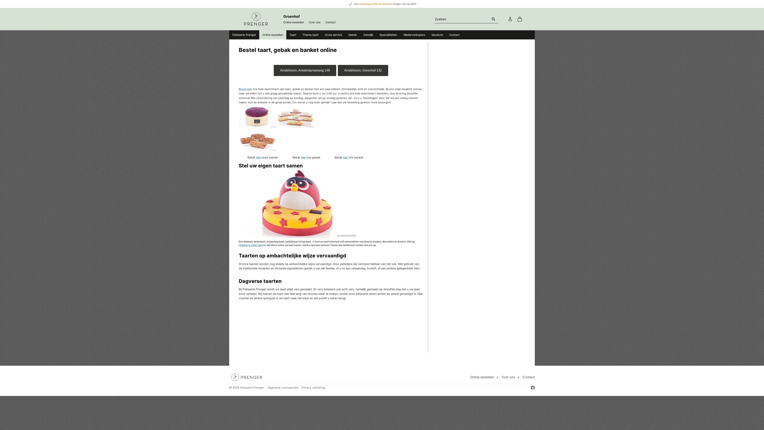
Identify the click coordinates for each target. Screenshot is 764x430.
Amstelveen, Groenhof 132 (363, 70)
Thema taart (311, 34)
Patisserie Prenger (244, 34)
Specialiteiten (388, 34)
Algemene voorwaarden (283, 387)
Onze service (333, 34)
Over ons (315, 22)
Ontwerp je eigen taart (251, 245)
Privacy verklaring (313, 387)
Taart (292, 34)
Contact (330, 22)
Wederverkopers (414, 34)
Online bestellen (293, 22)
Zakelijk (368, 34)
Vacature (437, 34)
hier (258, 157)
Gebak (352, 34)
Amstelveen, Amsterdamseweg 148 (305, 70)
